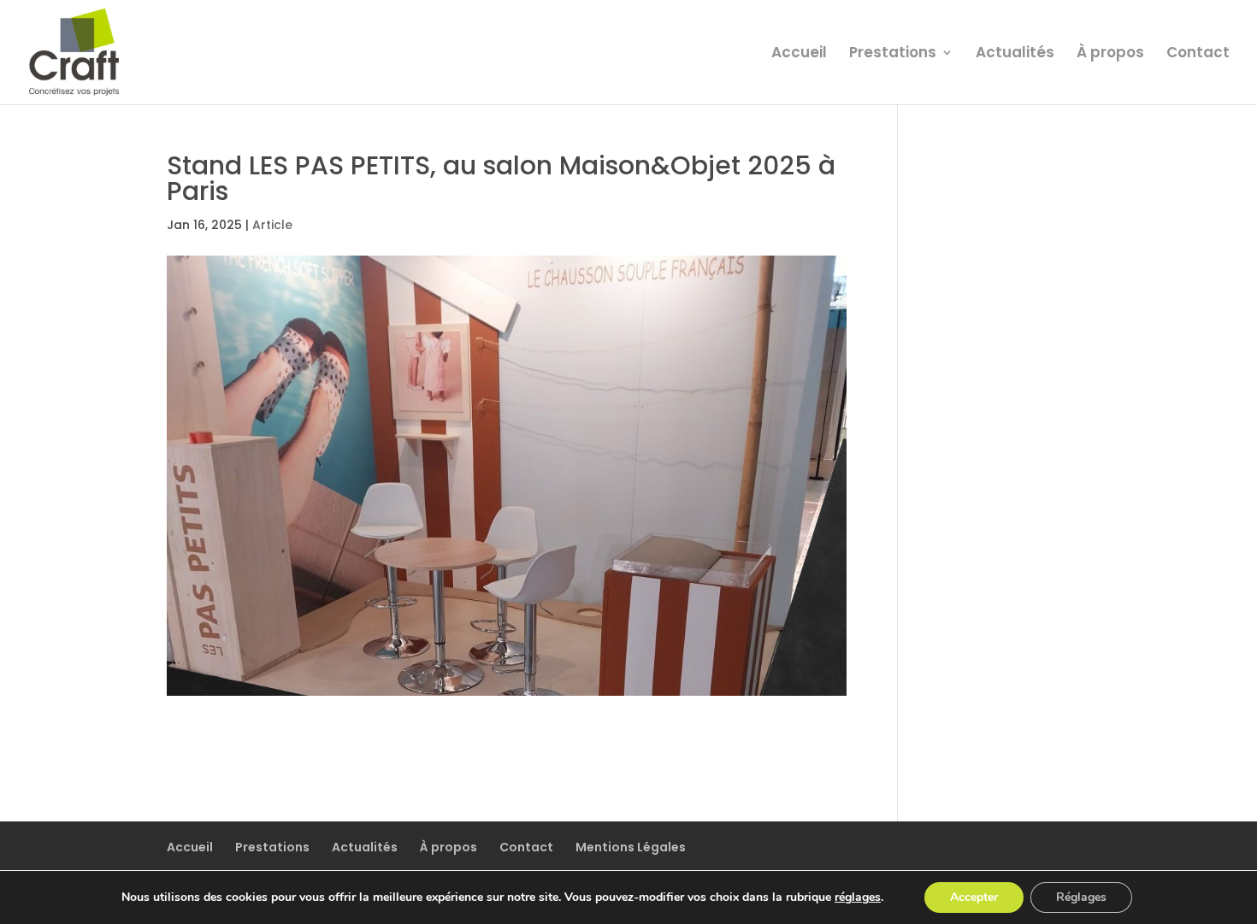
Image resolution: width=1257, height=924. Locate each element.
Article (272, 224)
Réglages (1081, 897)
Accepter (974, 897)
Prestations (892, 54)
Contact (1198, 54)
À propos (1110, 54)
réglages (858, 897)
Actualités (1015, 54)
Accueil (799, 54)
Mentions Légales (630, 847)
